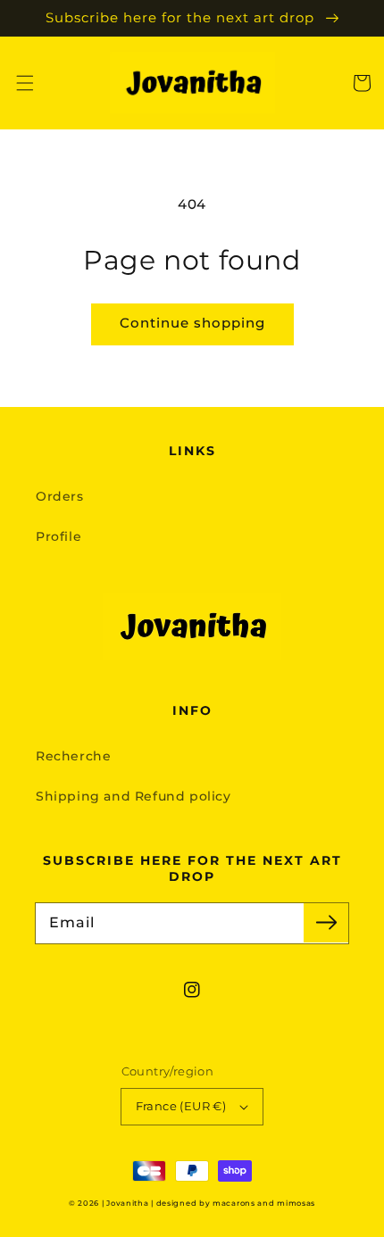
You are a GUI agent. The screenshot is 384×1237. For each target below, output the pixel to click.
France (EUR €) (181, 1106)
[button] (25, 83)
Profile (58, 536)
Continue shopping (192, 322)
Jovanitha (127, 1203)
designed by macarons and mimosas (235, 1203)
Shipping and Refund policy (133, 796)
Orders (60, 496)
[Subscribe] (326, 922)
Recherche (73, 756)
